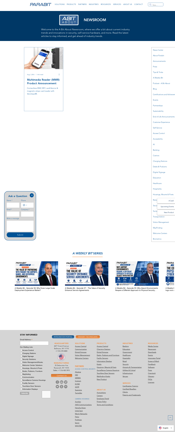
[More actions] (59, 74)
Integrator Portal (154, 358)
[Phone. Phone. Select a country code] (25, 205)
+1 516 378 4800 (61, 351)
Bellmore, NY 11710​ (61, 348)
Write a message (13, 218)
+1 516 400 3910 (64, 370)
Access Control (80, 346)
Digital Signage (80, 352)
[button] (59, 4)
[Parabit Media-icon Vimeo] (65, 382)
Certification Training (130, 386)
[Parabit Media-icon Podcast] (57, 382)
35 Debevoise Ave (61, 365)
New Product (169, 212)
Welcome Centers (81, 358)
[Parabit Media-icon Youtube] (57, 386)
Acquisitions (101, 393)
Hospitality (126, 358)
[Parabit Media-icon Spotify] (65, 386)
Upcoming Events (167, 206)
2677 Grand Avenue (61, 346)
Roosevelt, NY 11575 (61, 368)
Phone (23, 200)
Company (25, 209)
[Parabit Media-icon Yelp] (61, 386)
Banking (126, 346)
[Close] (32, 195)
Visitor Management (82, 355)
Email (9, 209)
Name (9, 200)
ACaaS (171, 201)
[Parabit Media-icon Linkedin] (61, 382)
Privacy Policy (101, 401)
